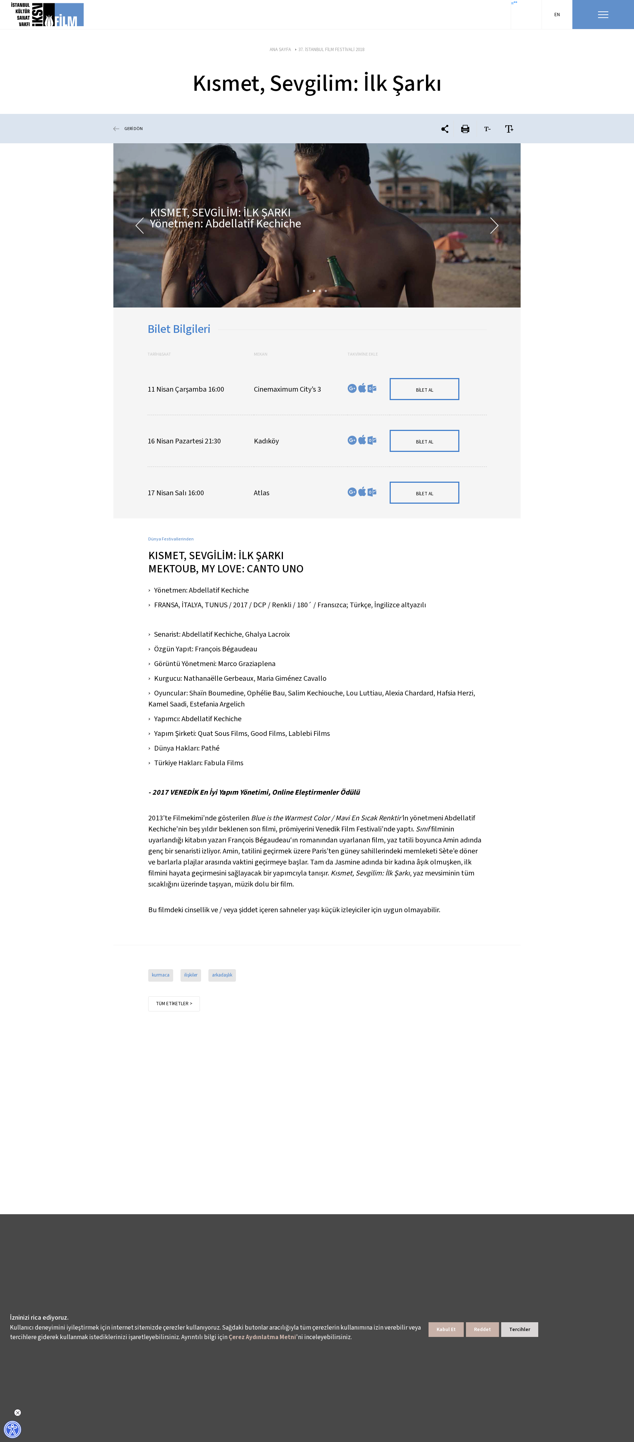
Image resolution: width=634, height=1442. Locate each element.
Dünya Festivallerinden (171, 539)
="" (514, 3)
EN (557, 14)
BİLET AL (424, 390)
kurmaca (161, 975)
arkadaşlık (222, 975)
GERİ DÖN (133, 129)
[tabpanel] (317, 225)
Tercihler (519, 1329)
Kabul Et (446, 1329)
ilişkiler (190, 975)
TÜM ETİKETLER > (174, 1003)
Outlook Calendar (371, 388)
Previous (139, 225)
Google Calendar (352, 388)
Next (494, 225)
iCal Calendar (362, 388)
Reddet (482, 1329)
